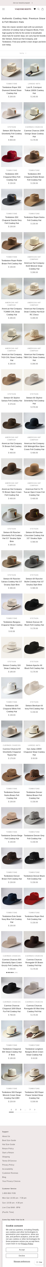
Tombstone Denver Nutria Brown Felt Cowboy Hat (12, 795)
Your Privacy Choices (11, 1181)
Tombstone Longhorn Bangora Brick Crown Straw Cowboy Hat (34, 1052)
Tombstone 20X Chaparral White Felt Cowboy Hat (12, 709)
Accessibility (7, 1169)
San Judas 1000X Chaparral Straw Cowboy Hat (34, 752)
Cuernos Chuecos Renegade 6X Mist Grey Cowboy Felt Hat (34, 1009)
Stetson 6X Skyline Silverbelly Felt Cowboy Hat (34, 401)
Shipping (6, 1157)
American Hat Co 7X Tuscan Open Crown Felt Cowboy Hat (34, 492)
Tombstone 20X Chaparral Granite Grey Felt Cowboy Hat (12, 220)
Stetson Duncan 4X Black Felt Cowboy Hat (34, 623)
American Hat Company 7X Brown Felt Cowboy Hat (12, 446)
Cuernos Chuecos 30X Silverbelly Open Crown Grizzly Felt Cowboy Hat (12, 963)
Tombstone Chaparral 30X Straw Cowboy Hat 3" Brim (12, 1052)
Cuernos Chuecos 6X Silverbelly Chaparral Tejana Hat (12, 752)
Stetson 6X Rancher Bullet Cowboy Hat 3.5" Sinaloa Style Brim (34, 582)
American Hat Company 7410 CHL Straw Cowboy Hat (11, 357)
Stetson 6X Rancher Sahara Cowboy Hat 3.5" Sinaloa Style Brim (11, 582)
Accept (22, 1250)
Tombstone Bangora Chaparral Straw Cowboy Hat (11, 625)
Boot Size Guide (9, 1140)
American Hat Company (34, 258)
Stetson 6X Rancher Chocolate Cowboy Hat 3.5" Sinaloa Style (34, 535)
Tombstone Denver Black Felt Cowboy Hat (34, 877)
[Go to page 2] (34, 1109)
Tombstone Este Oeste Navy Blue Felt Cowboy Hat (12, 919)
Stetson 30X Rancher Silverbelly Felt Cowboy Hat (12, 134)
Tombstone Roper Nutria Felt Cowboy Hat (34, 218)
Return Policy (8, 1149)
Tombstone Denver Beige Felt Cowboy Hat (11, 837)
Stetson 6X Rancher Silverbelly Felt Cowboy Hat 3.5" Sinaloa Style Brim (12, 536)
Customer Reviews (10, 1173)
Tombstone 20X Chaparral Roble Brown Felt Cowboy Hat (34, 177)
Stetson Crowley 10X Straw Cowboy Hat (12, 666)
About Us (6, 1136)
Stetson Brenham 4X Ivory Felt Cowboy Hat (34, 707)
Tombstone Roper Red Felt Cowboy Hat (34, 917)
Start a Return (8, 1153)
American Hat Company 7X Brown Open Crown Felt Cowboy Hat (12, 492)
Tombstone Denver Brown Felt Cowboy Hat (12, 877)
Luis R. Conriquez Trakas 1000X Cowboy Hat (34, 90)
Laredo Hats (34, 84)
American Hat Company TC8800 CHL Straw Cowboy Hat (12, 312)
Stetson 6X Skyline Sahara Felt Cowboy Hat (11, 399)
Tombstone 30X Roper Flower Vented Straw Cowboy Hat (34, 1095)
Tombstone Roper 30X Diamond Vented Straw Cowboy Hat (12, 90)
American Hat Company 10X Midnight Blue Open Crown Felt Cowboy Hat (34, 446)
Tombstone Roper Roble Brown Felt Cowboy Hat (12, 262)
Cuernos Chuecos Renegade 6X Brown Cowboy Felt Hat (34, 963)
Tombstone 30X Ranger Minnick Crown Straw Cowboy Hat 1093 (12, 1095)
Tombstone (11, 84)
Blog (4, 1177)
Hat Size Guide (8, 1144)
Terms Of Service (9, 1161)
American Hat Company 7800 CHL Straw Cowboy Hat (34, 357)
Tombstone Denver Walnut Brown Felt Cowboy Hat (34, 795)
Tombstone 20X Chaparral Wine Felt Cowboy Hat (11, 177)
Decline (22, 1256)
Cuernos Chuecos (34, 127)
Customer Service (9, 1188)
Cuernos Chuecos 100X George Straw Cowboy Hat (34, 134)
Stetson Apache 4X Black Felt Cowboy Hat (34, 666)
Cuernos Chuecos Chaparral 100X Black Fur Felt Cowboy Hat (11, 1009)
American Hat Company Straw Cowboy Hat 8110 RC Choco (34, 312)
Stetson (12, 127)
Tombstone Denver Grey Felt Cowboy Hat (34, 837)
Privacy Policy (27, 1244)
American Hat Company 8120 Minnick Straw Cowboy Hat (34, 266)
